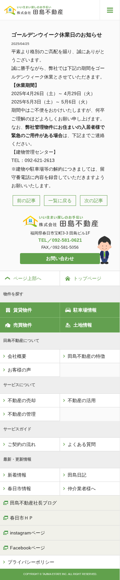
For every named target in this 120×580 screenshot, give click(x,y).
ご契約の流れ (22, 444)
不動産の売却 (22, 400)
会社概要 (17, 356)
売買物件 (22, 325)
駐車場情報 (85, 310)
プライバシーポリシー (31, 562)
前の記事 (26, 200)
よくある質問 (82, 444)
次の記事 (93, 200)
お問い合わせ (60, 258)
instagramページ (27, 532)
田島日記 (77, 475)
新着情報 (17, 475)
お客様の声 (19, 369)
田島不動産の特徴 (86, 356)
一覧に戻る (60, 200)
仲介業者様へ (82, 488)
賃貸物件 (22, 310)
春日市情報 (19, 488)
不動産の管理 (22, 414)
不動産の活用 (82, 400)
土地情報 (82, 325)
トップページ (87, 278)
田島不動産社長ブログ (33, 503)
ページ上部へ (27, 278)
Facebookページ (27, 547)
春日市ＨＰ (21, 517)
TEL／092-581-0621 (60, 240)
